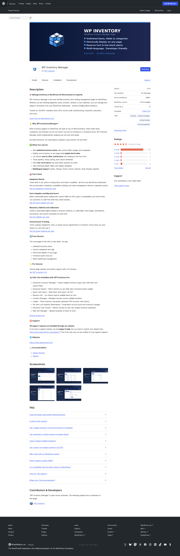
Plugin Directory (13, 10)
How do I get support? (38, 474)
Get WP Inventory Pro (38, 272)
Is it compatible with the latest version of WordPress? (50, 467)
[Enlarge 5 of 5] (79, 388)
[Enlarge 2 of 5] (79, 371)
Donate (111, 532)
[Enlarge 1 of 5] (52, 371)
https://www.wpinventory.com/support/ (45, 332)
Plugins (43, 532)
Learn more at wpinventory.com (42, 118)
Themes (44, 528)
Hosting (11, 532)
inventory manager (144, 116)
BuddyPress (146, 535)
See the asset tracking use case (42, 231)
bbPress (144, 532)
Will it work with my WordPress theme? (44, 454)
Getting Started (39, 353)
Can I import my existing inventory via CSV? (46, 448)
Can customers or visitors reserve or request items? (49, 434)
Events (110, 528)
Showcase (45, 525)
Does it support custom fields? (41, 461)
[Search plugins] (30, 18)
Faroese (31, 545)
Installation (57, 80)
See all (147, 168)
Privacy (10, 535)
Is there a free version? (38, 421)
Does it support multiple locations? (43, 441)
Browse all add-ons (37, 316)
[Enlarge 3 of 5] (105, 371)
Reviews (45, 80)
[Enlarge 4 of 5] (52, 388)
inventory (133, 116)
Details (34, 80)
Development (71, 80)
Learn (76, 525)
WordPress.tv (80, 535)
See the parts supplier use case (41, 203)
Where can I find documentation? (42, 480)
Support (147, 80)
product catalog (145, 120)
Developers (78, 532)
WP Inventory (49, 71)
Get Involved (112, 525)
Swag (110, 535)
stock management (144, 124)
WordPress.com (147, 525)
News (10, 528)
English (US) (146, 111)
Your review (118, 168)
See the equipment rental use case (43, 189)
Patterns (44, 535)
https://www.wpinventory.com (41, 343)
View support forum (121, 186)
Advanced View (120, 130)
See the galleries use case (39, 217)
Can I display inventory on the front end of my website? (51, 428)
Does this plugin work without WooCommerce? (47, 415)
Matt (143, 528)
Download (145, 69)
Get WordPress (170, 3)
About (10, 525)
